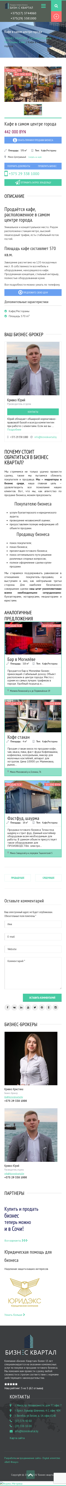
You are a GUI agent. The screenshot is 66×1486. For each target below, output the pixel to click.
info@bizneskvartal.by (45, 437)
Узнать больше (13, 1314)
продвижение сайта (30, 1458)
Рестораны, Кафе (14, 42)
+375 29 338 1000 (23, 173)
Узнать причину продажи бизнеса (35, 140)
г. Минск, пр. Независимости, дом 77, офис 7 (38, 1405)
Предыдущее (17, 877)
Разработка (10, 1458)
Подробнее (14, 429)
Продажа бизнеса (40, 38)
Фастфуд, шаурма (23, 818)
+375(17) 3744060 (23, 13)
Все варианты (13, 1240)
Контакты (33, 411)
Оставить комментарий (42, 997)
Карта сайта (17, 1438)
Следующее (48, 877)
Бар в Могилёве (21, 659)
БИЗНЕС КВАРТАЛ (15, 38)
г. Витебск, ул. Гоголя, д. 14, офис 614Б (35, 1416)
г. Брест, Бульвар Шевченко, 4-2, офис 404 (37, 1410)
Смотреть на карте (35, 157)
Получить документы (18, 166)
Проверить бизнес (47, 166)
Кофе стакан (18, 737)
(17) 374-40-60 (23, 1421)
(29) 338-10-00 (23, 1426)
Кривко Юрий (16, 399)
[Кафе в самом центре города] (33, 84)
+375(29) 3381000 (23, 18)
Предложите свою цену (35, 292)
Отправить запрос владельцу (35, 182)
